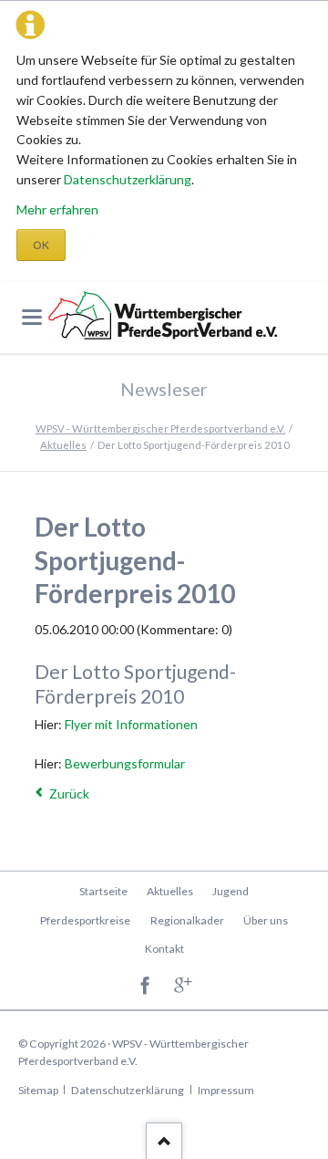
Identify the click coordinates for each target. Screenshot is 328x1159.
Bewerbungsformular (125, 763)
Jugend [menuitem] (230, 891)
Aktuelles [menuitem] (170, 891)
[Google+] (183, 987)
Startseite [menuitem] (103, 891)
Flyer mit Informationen (131, 724)
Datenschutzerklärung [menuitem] (127, 1090)
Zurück (69, 793)
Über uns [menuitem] (265, 920)
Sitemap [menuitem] (38, 1090)
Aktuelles (63, 445)
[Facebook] (145, 987)
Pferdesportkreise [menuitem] (85, 920)
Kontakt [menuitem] (164, 948)
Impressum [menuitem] (226, 1090)
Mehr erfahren (57, 209)
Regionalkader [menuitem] (187, 920)
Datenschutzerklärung (127, 179)
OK (41, 245)
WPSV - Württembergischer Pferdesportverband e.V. (160, 428)
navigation (32, 317)
